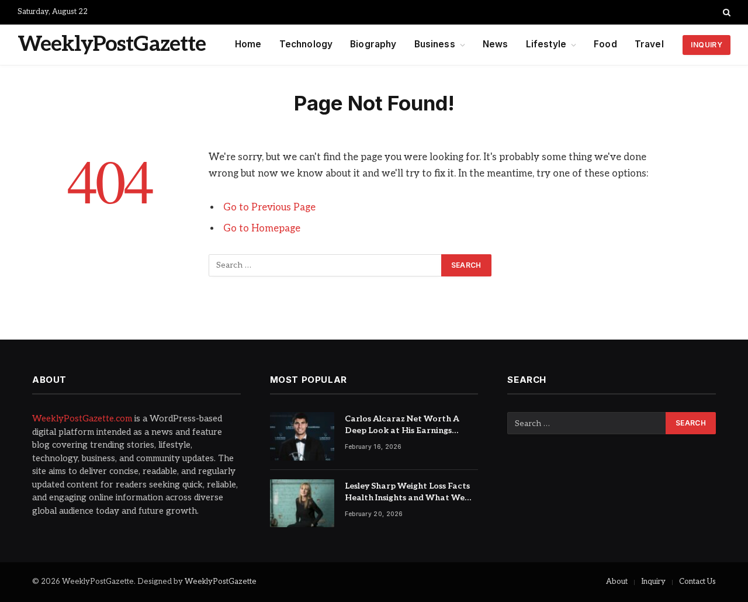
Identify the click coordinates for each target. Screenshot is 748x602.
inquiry (706, 44)
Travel (649, 44)
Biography (373, 44)
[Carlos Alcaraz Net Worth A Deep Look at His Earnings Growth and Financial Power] (302, 436)
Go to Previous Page (269, 207)
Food (605, 44)
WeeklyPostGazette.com (82, 418)
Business (434, 44)
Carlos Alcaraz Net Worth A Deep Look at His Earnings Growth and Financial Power (404, 425)
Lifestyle (546, 44)
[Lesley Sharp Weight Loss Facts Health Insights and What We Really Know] (302, 503)
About (617, 581)
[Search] (725, 12)
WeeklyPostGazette (221, 581)
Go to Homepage (261, 228)
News (495, 44)
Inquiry (653, 581)
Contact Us (697, 581)
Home (248, 44)
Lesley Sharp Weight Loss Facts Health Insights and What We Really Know (407, 492)
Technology (306, 44)
